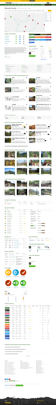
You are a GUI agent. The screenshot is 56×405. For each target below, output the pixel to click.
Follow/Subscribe (43, 59)
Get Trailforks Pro (48, 4)
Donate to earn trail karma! (20, 385)
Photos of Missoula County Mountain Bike (15, 150)
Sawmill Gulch (39, 95)
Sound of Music (15, 88)
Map (8, 4)
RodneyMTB (6, 240)
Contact (14, 403)
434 (50, 16)
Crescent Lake (13, 261)
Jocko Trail (43, 195)
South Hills (38, 66)
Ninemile (23, 70)
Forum (27, 403)
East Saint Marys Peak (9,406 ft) (40, 372)
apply (7, 381)
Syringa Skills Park (31, 240)
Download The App (40, 400)
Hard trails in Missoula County (24, 362)
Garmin (22, 403)
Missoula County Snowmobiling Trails (9, 369)
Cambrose (39, 216)
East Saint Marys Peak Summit (40, 369)
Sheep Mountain (6, 174)
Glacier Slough (31, 195)
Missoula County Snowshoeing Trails (9, 370)
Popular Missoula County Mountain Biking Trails (16, 75)
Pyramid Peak (9, 211)
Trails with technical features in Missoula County (26, 367)
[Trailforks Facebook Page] (5, 400)
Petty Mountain (39, 65)
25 (30, 135)
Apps (30, 4)
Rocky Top (30, 174)
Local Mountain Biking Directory (37, 244)
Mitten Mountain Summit (39, 368)
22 (30, 82)
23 (30, 128)
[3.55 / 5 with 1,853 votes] (49, 48)
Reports (19, 4)
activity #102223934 (16, 245)
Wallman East (9, 225)
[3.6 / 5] (30, 328)
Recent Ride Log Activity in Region (10, 115)
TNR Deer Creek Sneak (41, 125)
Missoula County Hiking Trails (8, 365)
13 (6, 91)
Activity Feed (8, 236)
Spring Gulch (9, 222)
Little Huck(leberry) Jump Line (42, 104)
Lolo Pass (6, 43)
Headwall (14, 104)
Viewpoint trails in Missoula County (24, 366)
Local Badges (8, 268)
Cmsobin (6, 259)
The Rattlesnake (39, 67)
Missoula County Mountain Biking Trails (10, 362)
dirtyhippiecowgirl (7, 261)
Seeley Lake (38, 70)
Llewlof (38, 218)
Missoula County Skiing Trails (8, 371)
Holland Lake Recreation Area (10, 66)
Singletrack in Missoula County (24, 365)
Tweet (7, 379)
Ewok (13, 77)
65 (6, 128)
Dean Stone (7, 70)
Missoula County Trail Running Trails (9, 366)
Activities (30, 33)
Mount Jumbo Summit (39, 362)
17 (6, 82)
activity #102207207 (16, 247)
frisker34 (6, 245)
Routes (15, 4)
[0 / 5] (30, 310)
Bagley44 (32, 203)
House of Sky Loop (16, 131)
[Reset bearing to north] (43, 18)
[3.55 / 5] (30, 308)
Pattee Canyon (7, 37)
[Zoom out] (43, 17)
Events (27, 4)
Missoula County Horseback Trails (9, 364)
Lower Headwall (15, 96)
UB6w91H (6, 254)
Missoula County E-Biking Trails (9, 363)
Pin (9, 379)
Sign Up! (22, 400)
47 (6, 135)
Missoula (7, 67)
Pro (18, 400)
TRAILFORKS (43, 223)
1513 (8, 227)
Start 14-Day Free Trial (32, 0)
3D (43, 28)
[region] (25, 22)
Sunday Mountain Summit (39, 367)
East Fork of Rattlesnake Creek (16, 259)
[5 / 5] (47, 240)
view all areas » (25, 44)
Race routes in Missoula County (24, 368)
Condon (7, 65)
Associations (27, 400)
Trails (12, 4)
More (33, 4)
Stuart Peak (6, 157)
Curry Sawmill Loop (40, 139)
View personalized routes (23, 146)
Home (6, 4)
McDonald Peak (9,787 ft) (39, 371)
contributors (17, 380)
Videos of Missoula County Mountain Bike (15, 179)
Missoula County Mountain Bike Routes (14, 122)
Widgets (19, 403)
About (14, 400)
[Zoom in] (43, 16)
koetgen (6, 247)
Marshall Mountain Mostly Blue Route (41, 132)
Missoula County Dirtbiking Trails (9, 367)
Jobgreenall (39, 211)
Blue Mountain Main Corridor (9, 195)
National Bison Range (24, 69)
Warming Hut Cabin (38, 365)
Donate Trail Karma (32, 266)
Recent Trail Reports (10, 207)
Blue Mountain (7, 39)
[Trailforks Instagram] (6, 400)
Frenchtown (7, 71)
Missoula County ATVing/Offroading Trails (10, 368)
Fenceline (38, 77)
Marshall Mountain (24, 66)
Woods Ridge (9, 232)
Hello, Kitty (38, 86)
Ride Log (23, 4)
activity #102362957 (16, 240)
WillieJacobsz (6, 380)
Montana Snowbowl (7, 41)
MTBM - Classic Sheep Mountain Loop (17, 125)
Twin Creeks (38, 69)
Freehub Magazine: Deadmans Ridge (18, 138)
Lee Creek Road (9, 203)
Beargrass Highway (9, 215)
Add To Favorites (13, 385)
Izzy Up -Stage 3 (9, 218)
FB (5, 379)
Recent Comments (9, 251)
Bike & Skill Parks (33, 236)
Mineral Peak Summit (39, 370)
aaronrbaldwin (39, 223)
